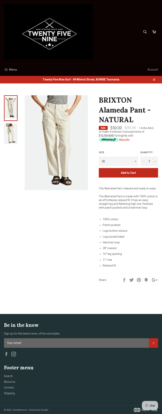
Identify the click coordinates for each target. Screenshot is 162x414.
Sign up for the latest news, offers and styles (32, 333)
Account (153, 69)
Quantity (146, 152)
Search (8, 376)
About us (9, 381)
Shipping (9, 393)
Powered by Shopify (38, 410)
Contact (9, 387)
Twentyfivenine (20, 410)
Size (101, 152)
